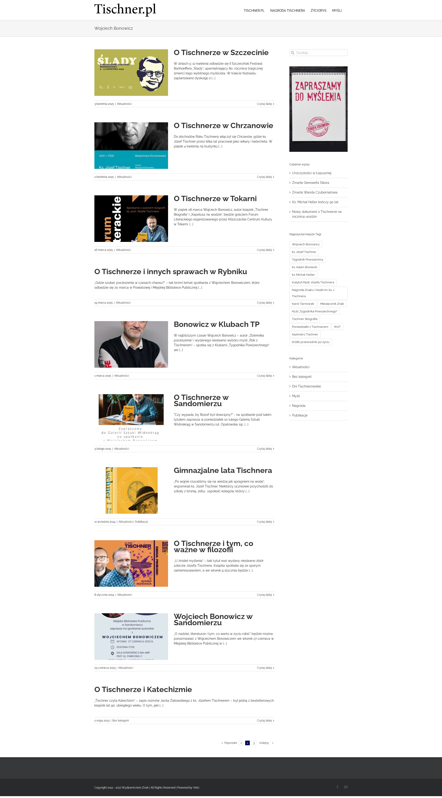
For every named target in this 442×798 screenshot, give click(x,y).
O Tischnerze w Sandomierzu (201, 400)
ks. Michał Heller (303, 274)
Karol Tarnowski (303, 303)
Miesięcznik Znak (332, 303)
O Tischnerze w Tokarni (215, 198)
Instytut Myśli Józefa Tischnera (313, 282)
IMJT (337, 327)
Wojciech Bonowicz (306, 244)
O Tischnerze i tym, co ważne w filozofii (213, 546)
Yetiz (196, 787)
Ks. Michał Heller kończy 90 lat (315, 202)
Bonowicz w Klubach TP (217, 324)
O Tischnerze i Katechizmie (143, 689)
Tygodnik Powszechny (307, 259)
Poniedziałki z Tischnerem (310, 327)
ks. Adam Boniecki (304, 267)
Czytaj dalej (264, 104)
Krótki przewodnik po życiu (310, 342)
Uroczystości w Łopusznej (311, 173)
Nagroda (298, 406)
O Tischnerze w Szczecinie (221, 52)
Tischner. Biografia (304, 319)
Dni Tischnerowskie (306, 386)
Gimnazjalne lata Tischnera (223, 470)
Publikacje (141, 521)
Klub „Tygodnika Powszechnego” (314, 311)
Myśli (296, 396)
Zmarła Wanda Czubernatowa (314, 192)
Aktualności (124, 104)
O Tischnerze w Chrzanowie (223, 125)
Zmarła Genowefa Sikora (310, 183)
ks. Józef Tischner (304, 252)
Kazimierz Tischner (305, 334)
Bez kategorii (120, 720)
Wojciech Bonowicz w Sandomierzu (213, 619)
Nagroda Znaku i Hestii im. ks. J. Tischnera (313, 293)
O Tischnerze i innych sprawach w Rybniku (170, 271)
